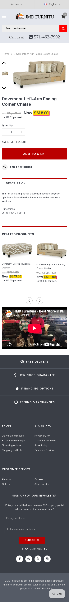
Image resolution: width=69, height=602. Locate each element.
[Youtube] (37, 559)
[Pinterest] (28, 559)
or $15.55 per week (13, 280)
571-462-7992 (46, 36)
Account (15, 4)
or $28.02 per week (13, 117)
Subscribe (32, 540)
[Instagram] (47, 559)
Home (6, 54)
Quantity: (7, 125)
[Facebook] (19, 559)
